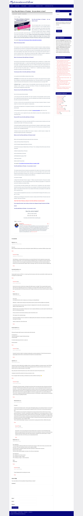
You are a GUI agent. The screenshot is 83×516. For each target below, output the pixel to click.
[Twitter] (48, 223)
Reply (14, 265)
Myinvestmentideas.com (27, 224)
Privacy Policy (20, 512)
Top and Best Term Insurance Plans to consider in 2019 (29, 163)
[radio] (28, 216)
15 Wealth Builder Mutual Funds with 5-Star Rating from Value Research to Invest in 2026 (64, 75)
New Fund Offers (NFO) (61, 105)
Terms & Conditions (14, 512)
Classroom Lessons (60, 96)
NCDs (58, 104)
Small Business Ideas (60, 109)
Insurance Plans (59, 100)
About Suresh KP (34, 231)
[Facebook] (47, 223)
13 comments (24, 13)
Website (13, 504)
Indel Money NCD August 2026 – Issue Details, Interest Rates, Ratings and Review (63, 84)
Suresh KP (19, 13)
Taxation (58, 113)
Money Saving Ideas (60, 101)
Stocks (58, 112)
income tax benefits (36, 110)
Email (13, 501)
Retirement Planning (60, 108)
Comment (14, 483)
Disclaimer (25, 512)
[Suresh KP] (16, 227)
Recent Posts (19, 221)
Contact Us (30, 512)
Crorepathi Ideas (59, 97)
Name (13, 498)
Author (15, 221)
